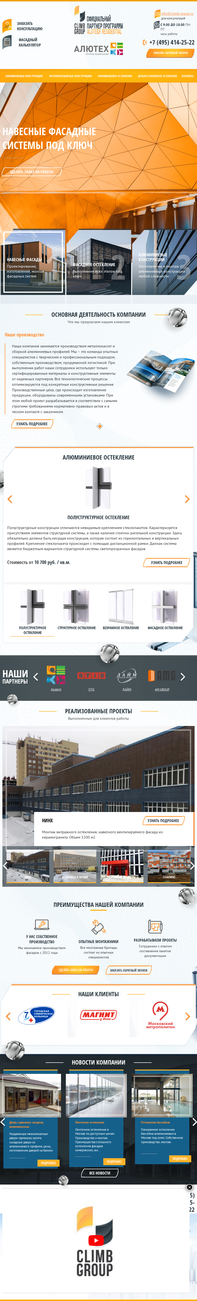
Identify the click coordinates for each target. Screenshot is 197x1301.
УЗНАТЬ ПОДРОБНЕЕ (32, 423)
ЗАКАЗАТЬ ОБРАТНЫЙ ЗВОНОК (170, 53)
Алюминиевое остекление (115, 76)
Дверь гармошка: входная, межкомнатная (26, 1124)
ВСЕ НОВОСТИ (99, 1173)
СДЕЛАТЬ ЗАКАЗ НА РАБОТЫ (32, 171)
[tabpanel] (100, 380)
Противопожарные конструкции (70, 76)
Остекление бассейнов (155, 1122)
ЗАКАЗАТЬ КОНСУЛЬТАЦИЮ (27, 26)
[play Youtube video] (96, 1240)
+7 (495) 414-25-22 (172, 42)
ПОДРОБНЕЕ (48, 1163)
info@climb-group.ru (177, 13)
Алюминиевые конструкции (24, 76)
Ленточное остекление (89, 1122)
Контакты (188, 76)
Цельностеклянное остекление (157, 76)
